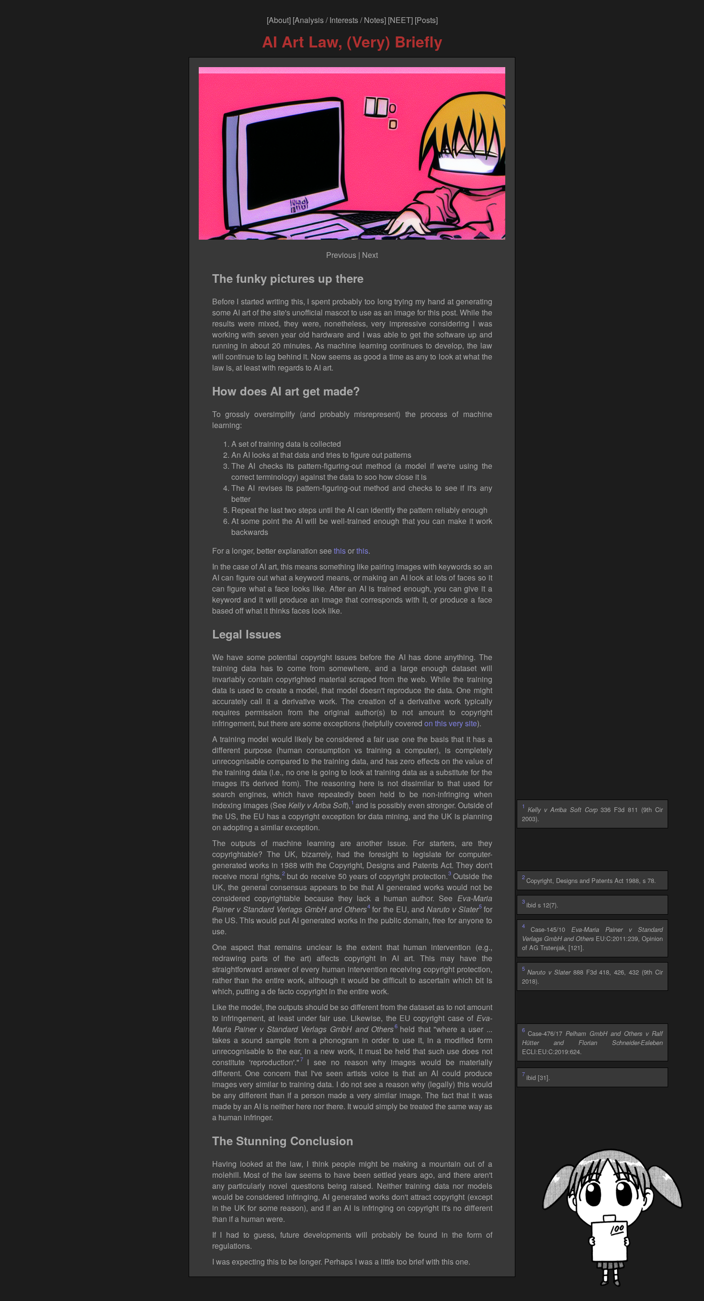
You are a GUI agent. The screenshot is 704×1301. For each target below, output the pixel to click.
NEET (400, 19)
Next (370, 254)
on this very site (450, 723)
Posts (426, 19)
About (279, 19)
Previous (341, 254)
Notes (374, 19)
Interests (343, 19)
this (340, 550)
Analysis (309, 19)
